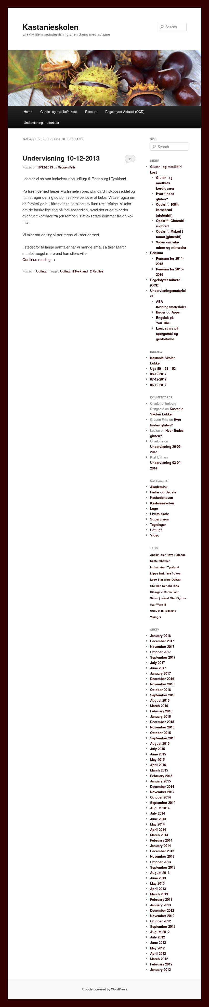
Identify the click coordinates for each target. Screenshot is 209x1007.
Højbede (180, 555)
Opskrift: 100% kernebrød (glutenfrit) (167, 209)
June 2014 (158, 818)
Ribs (176, 586)
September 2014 (162, 802)
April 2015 (158, 764)
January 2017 (160, 673)
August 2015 (159, 743)
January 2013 (160, 905)
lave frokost (173, 573)
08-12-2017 (158, 373)
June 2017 (158, 667)
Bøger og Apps (168, 312)
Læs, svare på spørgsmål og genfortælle (167, 333)
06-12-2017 (158, 384)
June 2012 (158, 942)
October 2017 (160, 651)
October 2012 (160, 921)
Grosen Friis (67, 167)
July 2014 (157, 813)
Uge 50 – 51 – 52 (163, 368)
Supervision (159, 519)
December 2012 (162, 910)
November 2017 (162, 646)
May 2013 (157, 883)
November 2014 (162, 791)
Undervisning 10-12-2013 (61, 158)
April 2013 (158, 888)
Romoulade (171, 592)
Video (154, 535)
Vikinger (155, 617)
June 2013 (158, 877)
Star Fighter (178, 598)
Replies (96, 271)
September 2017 (162, 657)
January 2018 (160, 635)
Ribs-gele (156, 592)
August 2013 (159, 872)
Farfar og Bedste (163, 492)
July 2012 (157, 937)
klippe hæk (157, 573)
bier (163, 555)
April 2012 (158, 953)
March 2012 (159, 958)
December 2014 (162, 786)
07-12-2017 (158, 379)
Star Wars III (158, 604)
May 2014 (157, 824)
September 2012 (162, 926)
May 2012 (157, 948)
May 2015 (157, 759)
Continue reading (38, 259)
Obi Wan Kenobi (161, 586)
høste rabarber (160, 561)
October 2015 (160, 732)
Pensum (91, 111)
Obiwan (176, 579)
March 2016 (159, 705)
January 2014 (160, 845)
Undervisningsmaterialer (41, 122)
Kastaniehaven (161, 497)
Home (28, 111)
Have (170, 555)
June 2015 (158, 754)
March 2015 (159, 770)
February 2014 (161, 840)
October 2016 (160, 689)
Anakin (155, 555)
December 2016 (162, 678)
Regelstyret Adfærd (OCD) (124, 111)
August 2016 (159, 700)
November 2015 (162, 727)
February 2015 (161, 775)
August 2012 (159, 931)
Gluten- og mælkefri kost (58, 111)
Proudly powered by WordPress (104, 989)
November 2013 (162, 856)
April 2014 (158, 829)
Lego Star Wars (160, 579)
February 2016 (161, 711)
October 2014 (160, 797)
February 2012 (161, 964)
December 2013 (162, 850)
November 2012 (162, 915)
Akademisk (158, 486)
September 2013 (162, 867)
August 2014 (159, 807)
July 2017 (157, 662)
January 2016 (160, 716)
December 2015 (162, 721)
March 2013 (159, 894)
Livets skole (159, 513)
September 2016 (162, 694)
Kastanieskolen (50, 26)
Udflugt (41, 271)
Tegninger (158, 524)
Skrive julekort (159, 598)
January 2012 (160, 969)
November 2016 (162, 684)
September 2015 (162, 738)
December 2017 (162, 640)
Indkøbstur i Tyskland (164, 567)
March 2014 (159, 834)
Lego (154, 508)
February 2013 (161, 899)
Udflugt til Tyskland (74, 271)
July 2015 (157, 748)
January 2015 (160, 781)
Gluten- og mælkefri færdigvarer (165, 183)
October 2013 (160, 861)
